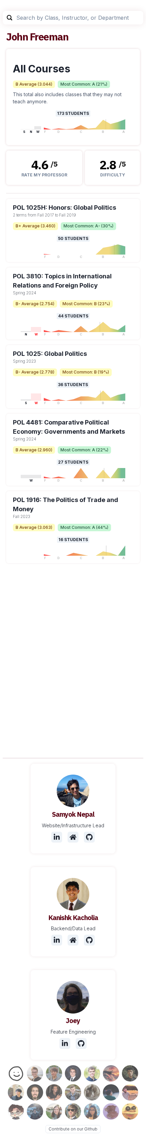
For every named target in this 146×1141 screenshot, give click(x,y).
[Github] (89, 837)
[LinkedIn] (56, 837)
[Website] (73, 837)
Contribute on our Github (73, 1128)
